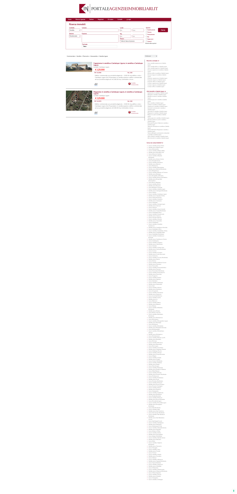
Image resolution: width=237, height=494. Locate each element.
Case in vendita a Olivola (154, 352)
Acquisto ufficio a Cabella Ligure (156, 81)
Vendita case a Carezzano (155, 201)
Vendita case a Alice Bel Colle (156, 152)
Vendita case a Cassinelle (155, 221)
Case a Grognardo (153, 291)
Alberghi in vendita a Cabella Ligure (157, 94)
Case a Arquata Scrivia (154, 161)
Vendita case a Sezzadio (154, 429)
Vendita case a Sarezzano (155, 424)
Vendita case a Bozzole (154, 186)
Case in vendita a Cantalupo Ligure (157, 194)
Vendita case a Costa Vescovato (156, 254)
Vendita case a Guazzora (154, 294)
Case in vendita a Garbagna (155, 282)
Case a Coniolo (152, 251)
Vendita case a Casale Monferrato (157, 211)
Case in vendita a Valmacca (155, 459)
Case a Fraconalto (153, 266)
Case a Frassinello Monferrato (156, 271)
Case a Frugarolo (153, 276)
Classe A (149, 41)
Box (148, 36)
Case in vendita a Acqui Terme (156, 145)
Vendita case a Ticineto (154, 451)
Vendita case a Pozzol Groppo (156, 384)
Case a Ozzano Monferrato (155, 361)
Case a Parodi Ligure (153, 366)
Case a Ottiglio (152, 356)
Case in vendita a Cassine (155, 219)
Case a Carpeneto (153, 202)
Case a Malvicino (152, 301)
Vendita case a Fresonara (155, 274)
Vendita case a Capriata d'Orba (156, 196)
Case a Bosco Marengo (154, 182)
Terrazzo (149, 32)
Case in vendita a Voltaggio (155, 479)
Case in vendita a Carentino (155, 199)
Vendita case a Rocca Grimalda (156, 399)
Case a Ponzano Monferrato (155, 381)
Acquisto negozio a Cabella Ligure (157, 80)
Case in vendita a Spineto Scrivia (156, 438)
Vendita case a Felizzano (154, 264)
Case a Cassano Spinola (154, 217)
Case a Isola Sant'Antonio (155, 296)
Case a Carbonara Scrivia (154, 197)
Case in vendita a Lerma (154, 297)
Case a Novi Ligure (153, 346)
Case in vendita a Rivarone (155, 398)
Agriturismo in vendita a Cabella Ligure (158, 93)
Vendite (78, 56)
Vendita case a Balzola (154, 164)
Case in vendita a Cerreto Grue (156, 247)
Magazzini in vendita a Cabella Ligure (157, 113)
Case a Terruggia (152, 448)
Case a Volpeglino (153, 478)
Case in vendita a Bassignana (156, 167)
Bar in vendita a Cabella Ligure (155, 103)
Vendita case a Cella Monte (155, 244)
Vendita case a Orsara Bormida (156, 354)
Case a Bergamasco (153, 171)
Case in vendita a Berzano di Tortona (157, 172)
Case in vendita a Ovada (154, 357)
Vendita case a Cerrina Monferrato (157, 249)
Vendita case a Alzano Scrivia (156, 159)
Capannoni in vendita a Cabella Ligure (157, 106)
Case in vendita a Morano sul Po (156, 337)
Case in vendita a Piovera (154, 372)
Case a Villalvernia (153, 468)
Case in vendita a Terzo (154, 449)
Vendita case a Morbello (154, 339)
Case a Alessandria (153, 149)
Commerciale (71, 56)
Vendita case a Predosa (154, 389)
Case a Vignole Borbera (154, 463)
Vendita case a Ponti (153, 379)
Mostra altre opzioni (150, 43)
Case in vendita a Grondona (155, 292)
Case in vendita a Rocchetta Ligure (157, 403)
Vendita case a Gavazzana (155, 284)
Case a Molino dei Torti (154, 312)
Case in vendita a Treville (154, 454)
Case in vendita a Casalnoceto (156, 214)
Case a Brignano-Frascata (155, 187)
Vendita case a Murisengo (155, 344)
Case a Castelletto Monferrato (156, 234)
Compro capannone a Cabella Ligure (157, 83)
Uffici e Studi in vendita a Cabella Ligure (158, 136)
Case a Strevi (151, 441)
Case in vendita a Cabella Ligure (156, 189)
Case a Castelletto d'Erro (154, 229)
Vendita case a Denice (154, 259)
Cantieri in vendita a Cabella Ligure (156, 104)
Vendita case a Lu (152, 299)
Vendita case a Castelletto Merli (156, 232)
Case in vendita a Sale (154, 409)
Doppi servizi (150, 39)
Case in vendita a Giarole (154, 287)
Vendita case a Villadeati (154, 466)
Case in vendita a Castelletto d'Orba (157, 231)
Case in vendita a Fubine (154, 277)
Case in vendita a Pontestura (155, 377)
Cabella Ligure (103, 56)
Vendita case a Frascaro (154, 269)
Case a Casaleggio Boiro (155, 212)
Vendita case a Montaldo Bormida (157, 327)
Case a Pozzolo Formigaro (155, 386)
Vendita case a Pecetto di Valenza (157, 369)
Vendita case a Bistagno (154, 174)
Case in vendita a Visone (154, 474)
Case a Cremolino (153, 256)
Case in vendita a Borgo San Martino (157, 177)
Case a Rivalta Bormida (154, 396)
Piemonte (86, 56)
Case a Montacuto (153, 324)
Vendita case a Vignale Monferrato (157, 461)
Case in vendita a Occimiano (155, 347)
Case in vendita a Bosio (154, 184)
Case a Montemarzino (154, 336)
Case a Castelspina (153, 241)
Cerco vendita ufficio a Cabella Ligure (157, 66)
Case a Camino (152, 192)
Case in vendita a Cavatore (155, 242)
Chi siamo (110, 19)
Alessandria (93, 56)
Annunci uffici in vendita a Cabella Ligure (158, 73)
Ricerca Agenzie (80, 19)
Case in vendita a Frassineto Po (156, 272)
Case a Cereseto (152, 246)
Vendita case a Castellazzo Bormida (157, 227)
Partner (91, 19)
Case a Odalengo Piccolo (155, 351)
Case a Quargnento (153, 391)
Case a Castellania (153, 222)
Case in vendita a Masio (154, 302)
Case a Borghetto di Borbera (155, 176)
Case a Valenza (152, 458)
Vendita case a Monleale (154, 322)
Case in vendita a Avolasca (155, 162)
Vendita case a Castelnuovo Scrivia (157, 239)
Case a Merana (152, 306)
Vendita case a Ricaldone (155, 394)
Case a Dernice (152, 261)
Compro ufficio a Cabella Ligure (156, 86)
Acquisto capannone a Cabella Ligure (157, 78)
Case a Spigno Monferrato (155, 436)
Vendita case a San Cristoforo (156, 411)
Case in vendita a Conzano (155, 252)
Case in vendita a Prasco (154, 387)
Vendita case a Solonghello (155, 434)
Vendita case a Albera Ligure (155, 147)
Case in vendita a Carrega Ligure (156, 204)
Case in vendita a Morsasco (155, 342)
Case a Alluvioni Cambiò (154, 154)
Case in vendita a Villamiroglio (156, 469)
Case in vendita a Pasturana (155, 367)
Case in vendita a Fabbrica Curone (157, 262)
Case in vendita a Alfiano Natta (156, 151)
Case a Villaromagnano (154, 473)
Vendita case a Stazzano (154, 439)
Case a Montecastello (154, 329)
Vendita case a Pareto (154, 364)
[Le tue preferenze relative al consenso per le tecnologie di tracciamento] (234, 491)
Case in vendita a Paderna (155, 362)
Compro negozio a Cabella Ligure (156, 85)
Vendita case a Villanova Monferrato (157, 471)
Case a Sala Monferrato (154, 408)
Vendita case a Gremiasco (155, 289)
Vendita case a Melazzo (154, 304)
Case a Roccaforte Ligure (154, 401)
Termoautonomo (151, 34)
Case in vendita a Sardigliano (156, 423)
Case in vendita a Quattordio (155, 392)
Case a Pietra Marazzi (153, 371)
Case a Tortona (152, 453)
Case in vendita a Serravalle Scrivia (157, 428)
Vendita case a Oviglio (154, 359)
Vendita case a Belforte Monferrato (157, 169)
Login (129, 19)
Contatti (119, 19)
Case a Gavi (151, 286)
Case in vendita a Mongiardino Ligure (158, 321)
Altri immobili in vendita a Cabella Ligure (158, 138)
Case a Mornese (152, 341)
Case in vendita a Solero (154, 433)
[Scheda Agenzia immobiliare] (96, 84)
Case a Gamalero (152, 281)
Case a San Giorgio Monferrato (156, 413)
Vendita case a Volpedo (154, 476)
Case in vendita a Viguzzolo (155, 464)
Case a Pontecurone (153, 376)
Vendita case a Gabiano (154, 279)
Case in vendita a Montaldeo (155, 326)
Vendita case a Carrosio (154, 206)
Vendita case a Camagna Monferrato (157, 191)
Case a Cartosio (152, 207)
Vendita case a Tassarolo (155, 446)
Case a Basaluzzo (153, 166)
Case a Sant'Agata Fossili (155, 421)
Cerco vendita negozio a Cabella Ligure (158, 68)
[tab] (158, 60)
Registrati (101, 19)
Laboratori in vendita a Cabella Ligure (157, 111)
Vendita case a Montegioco (155, 334)
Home (69, 19)
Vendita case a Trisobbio (154, 456)
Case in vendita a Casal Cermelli (156, 209)
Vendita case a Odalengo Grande (157, 349)
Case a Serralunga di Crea (155, 426)
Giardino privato (151, 30)
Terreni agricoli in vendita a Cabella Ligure (158, 118)
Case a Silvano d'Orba (154, 431)
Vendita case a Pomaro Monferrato (157, 374)
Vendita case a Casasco (154, 216)
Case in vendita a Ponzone (155, 382)
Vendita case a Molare (154, 311)
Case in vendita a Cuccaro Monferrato (158, 257)
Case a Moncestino (153, 319)
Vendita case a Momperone (155, 317)
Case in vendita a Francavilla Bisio (157, 267)
